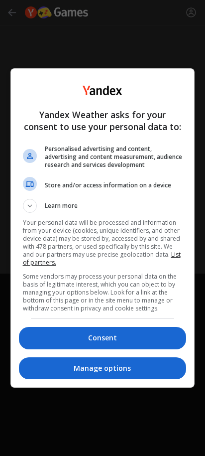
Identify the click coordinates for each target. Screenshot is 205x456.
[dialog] (102, 228)
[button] (103, 206)
